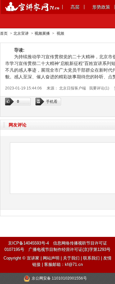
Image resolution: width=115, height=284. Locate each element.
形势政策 (101, 7)
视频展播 (42, 33)
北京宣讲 (21, 33)
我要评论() (99, 88)
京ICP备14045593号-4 (28, 243)
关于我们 (71, 258)
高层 (75, 7)
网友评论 (18, 124)
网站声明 (51, 258)
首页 (4, 33)
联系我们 (91, 258)
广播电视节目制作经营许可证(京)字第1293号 (69, 249)
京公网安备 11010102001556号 (59, 278)
